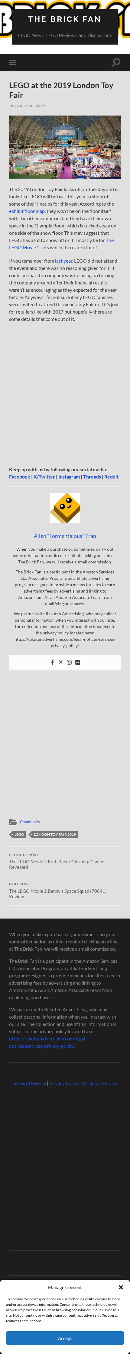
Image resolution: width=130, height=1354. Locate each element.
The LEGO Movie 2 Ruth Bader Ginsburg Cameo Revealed (56, 861)
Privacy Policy (63, 1083)
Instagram (69, 476)
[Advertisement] (65, 396)
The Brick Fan (65, 19)
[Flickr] (77, 663)
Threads (92, 476)
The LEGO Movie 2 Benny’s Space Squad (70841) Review (58, 890)
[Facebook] (52, 663)
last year (63, 261)
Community (30, 821)
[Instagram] (69, 663)
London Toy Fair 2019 (55, 834)
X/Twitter (44, 476)
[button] (121, 1287)
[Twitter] (60, 663)
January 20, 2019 (27, 105)
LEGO (19, 834)
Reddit (111, 476)
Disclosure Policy (99, 1083)
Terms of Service (29, 1083)
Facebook (19, 476)
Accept (65, 1338)
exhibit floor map (27, 211)
